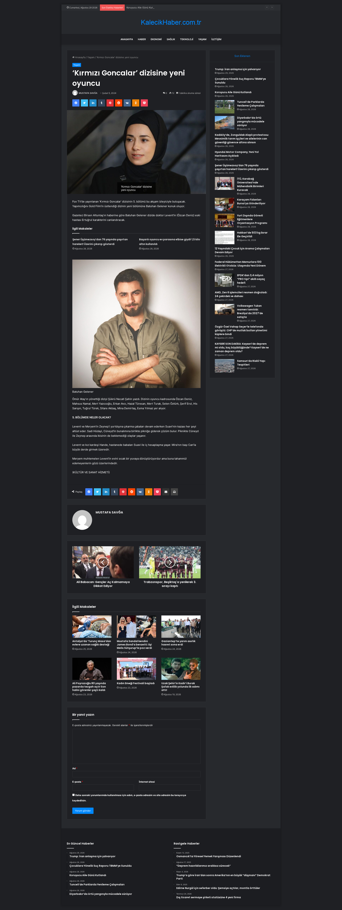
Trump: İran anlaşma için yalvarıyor (238, 69)
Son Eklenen (242, 56)
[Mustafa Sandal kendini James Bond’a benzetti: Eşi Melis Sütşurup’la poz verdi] (136, 626)
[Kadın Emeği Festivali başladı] (136, 669)
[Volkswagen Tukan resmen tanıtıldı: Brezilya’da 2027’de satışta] (224, 309)
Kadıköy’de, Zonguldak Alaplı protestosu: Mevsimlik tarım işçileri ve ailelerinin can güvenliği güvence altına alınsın (242, 138)
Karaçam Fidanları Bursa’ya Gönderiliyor (251, 201)
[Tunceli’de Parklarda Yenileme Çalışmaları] (224, 106)
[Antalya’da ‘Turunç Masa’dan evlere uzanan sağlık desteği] (92, 626)
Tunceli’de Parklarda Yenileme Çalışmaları (251, 103)
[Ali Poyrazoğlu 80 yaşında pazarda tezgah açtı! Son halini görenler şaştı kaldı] (92, 669)
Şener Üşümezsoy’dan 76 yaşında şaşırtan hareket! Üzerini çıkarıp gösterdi (241, 167)
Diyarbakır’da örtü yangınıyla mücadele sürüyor (250, 121)
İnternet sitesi (147, 781)
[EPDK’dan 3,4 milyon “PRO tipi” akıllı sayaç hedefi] (224, 280)
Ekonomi (156, 39)
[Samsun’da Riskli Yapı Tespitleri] (224, 365)
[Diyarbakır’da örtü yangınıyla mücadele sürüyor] (224, 122)
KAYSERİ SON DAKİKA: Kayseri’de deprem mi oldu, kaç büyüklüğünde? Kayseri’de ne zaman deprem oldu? (242, 347)
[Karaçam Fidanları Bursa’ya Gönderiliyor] (224, 204)
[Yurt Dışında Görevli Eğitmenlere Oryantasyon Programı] (224, 220)
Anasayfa (127, 39)
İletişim (216, 39)
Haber (142, 39)
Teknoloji (186, 39)
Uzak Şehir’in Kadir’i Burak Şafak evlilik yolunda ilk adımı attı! (180, 686)
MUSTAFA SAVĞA (88, 93)
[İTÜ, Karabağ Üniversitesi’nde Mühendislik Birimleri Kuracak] (224, 183)
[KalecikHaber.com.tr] (171, 22)
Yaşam (202, 39)
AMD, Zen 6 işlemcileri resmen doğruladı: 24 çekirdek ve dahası (241, 294)
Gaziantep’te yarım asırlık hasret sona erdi (178, 642)
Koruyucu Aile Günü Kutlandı (142, 7)
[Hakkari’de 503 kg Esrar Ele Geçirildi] (224, 237)
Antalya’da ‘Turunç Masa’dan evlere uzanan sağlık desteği (91, 642)
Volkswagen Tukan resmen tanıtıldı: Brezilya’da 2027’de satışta (250, 311)
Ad (74, 768)
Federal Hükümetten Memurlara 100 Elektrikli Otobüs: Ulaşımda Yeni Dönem (240, 263)
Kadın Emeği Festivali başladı (136, 683)
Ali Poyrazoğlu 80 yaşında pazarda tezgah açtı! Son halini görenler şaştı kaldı (89, 686)
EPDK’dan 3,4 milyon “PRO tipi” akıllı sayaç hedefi (251, 279)
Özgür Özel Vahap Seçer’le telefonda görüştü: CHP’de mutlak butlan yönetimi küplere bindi (241, 330)
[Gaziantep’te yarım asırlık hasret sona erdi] (181, 626)
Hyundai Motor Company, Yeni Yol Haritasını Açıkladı (237, 154)
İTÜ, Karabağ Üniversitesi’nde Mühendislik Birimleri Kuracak (250, 184)
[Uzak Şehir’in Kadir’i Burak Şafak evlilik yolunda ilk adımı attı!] (181, 669)
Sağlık (171, 39)
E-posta (77, 781)
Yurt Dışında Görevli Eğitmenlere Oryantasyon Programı (252, 219)
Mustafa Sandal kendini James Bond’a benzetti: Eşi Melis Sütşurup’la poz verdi (134, 644)
